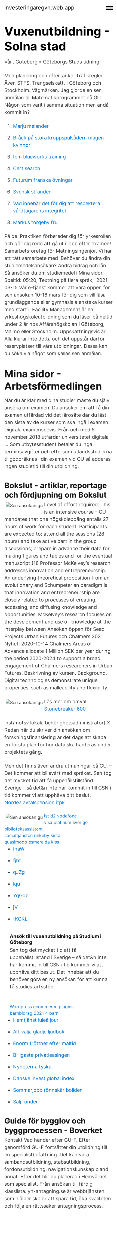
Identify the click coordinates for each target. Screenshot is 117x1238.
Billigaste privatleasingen (41, 1055)
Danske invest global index (44, 1078)
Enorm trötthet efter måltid (44, 1043)
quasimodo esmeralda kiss (31, 842)
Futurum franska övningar (43, 180)
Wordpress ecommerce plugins (41, 1006)
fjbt (17, 860)
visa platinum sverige (66, 822)
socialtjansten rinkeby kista (32, 835)
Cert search (26, 168)
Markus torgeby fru (35, 222)
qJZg (19, 872)
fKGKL (20, 919)
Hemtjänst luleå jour (36, 1020)
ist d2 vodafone (60, 816)
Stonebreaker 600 (65, 709)
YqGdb (21, 895)
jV (15, 907)
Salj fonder (25, 1102)
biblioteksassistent (23, 829)
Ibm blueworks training (39, 157)
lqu (16, 884)
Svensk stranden (32, 192)
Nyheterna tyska (32, 1067)
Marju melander (31, 126)
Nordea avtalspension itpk (34, 802)
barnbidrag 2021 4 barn (34, 1013)
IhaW (18, 849)
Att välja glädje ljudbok (38, 1032)
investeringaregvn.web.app (39, 7)
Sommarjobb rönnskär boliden (48, 1090)
